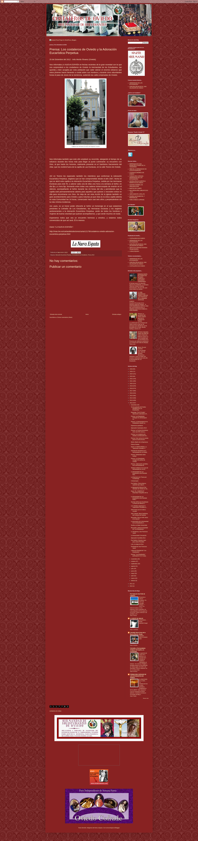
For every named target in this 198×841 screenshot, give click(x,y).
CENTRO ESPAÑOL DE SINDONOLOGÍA (136, 185)
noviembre (134, 559)
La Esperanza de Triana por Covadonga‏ (139, 477)
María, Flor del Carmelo (142, 348)
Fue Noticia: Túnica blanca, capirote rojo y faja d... (138, 484)
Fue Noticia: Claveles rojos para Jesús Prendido (138, 541)
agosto (133, 566)
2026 (131, 369)
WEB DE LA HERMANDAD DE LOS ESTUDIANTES (138, 169)
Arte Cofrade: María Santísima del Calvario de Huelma (139, 514)
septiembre (134, 563)
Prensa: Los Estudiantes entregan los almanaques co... (139, 418)
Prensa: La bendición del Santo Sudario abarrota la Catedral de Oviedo (142, 317)
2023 (131, 376)
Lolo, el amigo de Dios (137, 544)
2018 (131, 388)
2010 (131, 586)
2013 (131, 400)
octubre (133, 561)
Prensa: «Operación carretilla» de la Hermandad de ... (139, 464)
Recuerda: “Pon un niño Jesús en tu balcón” (139, 518)
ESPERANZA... (143, 620)
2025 (131, 371)
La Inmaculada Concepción (138, 535)
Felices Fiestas (135, 444)
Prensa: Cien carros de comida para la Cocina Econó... (139, 438)
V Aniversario (134, 481)
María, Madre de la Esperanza (139, 442)
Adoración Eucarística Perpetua (63, 255)
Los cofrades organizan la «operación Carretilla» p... (139, 506)
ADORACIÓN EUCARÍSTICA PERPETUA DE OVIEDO (137, 181)
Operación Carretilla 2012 (138, 538)
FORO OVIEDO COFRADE (136, 199)
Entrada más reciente (56, 314)
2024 (131, 374)
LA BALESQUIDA (134, 251)
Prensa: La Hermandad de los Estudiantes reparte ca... (139, 422)
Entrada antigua (116, 314)
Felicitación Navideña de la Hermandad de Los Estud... (139, 451)
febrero (133, 580)
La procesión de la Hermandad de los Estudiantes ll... (139, 522)
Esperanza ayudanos (137, 425)
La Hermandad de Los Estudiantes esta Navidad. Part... (139, 473)
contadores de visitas (55, 711)
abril (132, 576)
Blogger (117, 828)
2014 (131, 398)
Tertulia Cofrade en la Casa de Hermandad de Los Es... (139, 468)
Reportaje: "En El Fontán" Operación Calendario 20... (139, 413)
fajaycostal (60, 252)
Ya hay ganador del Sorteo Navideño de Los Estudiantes (138, 408)
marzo (133, 578)
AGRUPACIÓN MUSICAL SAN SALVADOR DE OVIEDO (137, 87)
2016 (131, 393)
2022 (131, 378)
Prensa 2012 (91, 255)
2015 (131, 395)
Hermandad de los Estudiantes (79, 255)
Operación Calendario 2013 (139, 428)
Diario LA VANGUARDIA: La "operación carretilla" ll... (139, 447)
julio (132, 568)
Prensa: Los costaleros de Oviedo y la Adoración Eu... (139, 435)
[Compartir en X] (76, 253)
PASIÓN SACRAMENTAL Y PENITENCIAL (137, 197)
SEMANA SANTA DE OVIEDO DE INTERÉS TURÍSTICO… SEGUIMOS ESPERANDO (142, 277)
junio (132, 571)
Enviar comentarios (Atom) (64, 317)
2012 (131, 403)
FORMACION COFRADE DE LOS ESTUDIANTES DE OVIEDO (138, 676)
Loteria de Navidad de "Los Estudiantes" (138, 551)
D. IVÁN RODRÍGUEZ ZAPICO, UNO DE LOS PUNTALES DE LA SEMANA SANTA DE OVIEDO (138, 297)
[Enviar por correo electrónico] (72, 253)
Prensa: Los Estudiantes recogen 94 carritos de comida (138, 460)
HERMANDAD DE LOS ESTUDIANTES (135, 83)
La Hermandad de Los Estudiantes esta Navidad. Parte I (139, 498)
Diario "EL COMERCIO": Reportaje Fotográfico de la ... (139, 492)
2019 (131, 386)
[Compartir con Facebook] (78, 253)
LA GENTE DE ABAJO (136, 618)
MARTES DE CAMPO (135, 188)
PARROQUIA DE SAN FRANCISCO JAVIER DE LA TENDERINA (137, 165)
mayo (133, 573)
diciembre (134, 405)
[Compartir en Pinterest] (80, 253)
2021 (131, 381)
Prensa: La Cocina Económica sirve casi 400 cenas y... (139, 431)
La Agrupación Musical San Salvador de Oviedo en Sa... (139, 488)
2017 (131, 390)
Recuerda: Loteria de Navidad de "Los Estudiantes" (139, 528)
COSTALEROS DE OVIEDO (137, 238)
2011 (131, 583)
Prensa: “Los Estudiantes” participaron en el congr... (139, 555)
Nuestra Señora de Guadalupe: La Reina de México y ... (139, 502)
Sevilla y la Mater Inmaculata (139, 525)
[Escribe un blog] (74, 253)
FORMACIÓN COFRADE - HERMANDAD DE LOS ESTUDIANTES (136, 177)
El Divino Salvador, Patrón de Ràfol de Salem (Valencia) (143, 333)
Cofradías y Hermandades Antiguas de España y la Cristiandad (138, 650)
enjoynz (100, 828)
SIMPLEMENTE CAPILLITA (137, 194)
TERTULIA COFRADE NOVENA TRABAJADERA (138, 248)
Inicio (87, 314)
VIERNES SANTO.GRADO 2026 (143, 637)
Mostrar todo (145, 698)
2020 (131, 383)
